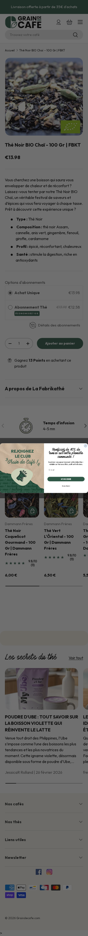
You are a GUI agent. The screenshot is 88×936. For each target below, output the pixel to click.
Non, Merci (66, 486)
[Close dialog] (85, 445)
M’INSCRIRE (66, 479)
